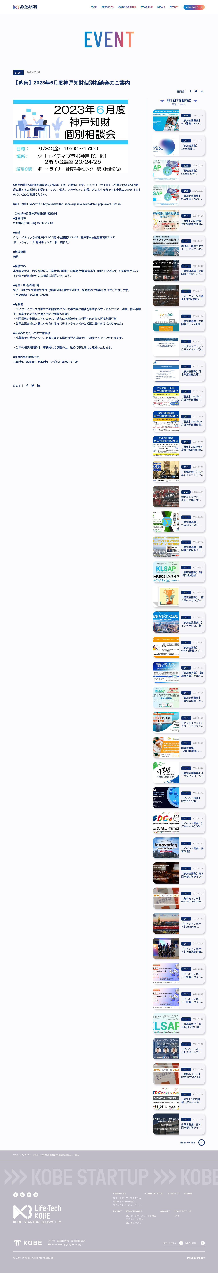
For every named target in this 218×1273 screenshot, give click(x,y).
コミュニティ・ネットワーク (127, 1205)
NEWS (161, 7)
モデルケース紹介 (134, 1219)
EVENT (173, 7)
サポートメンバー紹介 (124, 1201)
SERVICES (107, 7)
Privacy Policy (196, 1258)
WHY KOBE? (134, 1211)
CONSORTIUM (127, 7)
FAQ (176, 1215)
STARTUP (147, 7)
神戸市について (133, 1222)
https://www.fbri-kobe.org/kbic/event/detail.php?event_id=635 (82, 204)
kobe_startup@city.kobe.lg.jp (67, 1244)
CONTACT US (182, 1211)
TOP (94, 7)
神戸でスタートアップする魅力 (141, 1215)
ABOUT (165, 1211)
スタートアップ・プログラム (127, 1198)
